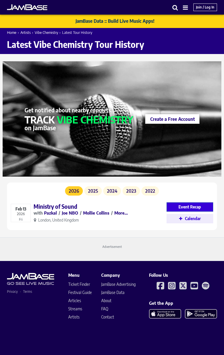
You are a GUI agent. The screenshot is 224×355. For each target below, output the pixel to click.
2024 (112, 191)
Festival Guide (80, 292)
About (106, 300)
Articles (74, 300)
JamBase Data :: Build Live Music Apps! (115, 21)
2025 (93, 191)
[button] (175, 7)
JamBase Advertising (118, 284)
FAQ (104, 308)
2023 (131, 191)
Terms (27, 291)
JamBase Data (113, 292)
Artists (25, 32)
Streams (75, 308)
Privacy (12, 291)
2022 (150, 191)
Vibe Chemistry (46, 32)
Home (11, 32)
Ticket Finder (79, 284)
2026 (74, 191)
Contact (107, 316)
